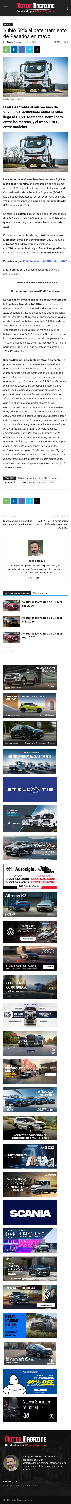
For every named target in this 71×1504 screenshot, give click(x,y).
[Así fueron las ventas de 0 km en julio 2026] (11, 605)
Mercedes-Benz (11, 482)
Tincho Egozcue (14, 42)
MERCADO (16, 19)
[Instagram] (32, 578)
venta (51, 482)
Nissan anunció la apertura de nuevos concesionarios (17, 523)
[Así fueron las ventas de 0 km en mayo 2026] (11, 637)
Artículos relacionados (17, 593)
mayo (54, 478)
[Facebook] (21, 49)
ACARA (21, 478)
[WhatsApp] (6, 49)
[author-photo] (35, 556)
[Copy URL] (37, 49)
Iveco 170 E (44, 478)
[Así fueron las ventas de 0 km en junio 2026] (11, 621)
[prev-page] (5, 650)
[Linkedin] (14, 49)
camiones (31, 478)
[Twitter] (29, 49)
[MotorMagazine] (35, 8)
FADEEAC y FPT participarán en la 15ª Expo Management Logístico (52, 524)
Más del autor (40, 593)
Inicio (5, 19)
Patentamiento (27, 482)
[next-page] (11, 650)
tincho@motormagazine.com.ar (20, 1485)
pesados (41, 482)
